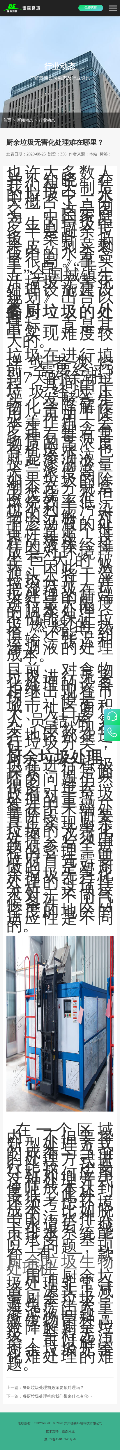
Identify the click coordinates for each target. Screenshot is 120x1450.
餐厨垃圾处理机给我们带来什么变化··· (57, 1396)
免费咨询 (90, 7)
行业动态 (47, 120)
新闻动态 (25, 120)
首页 (7, 120)
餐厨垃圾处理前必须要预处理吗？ (53, 1387)
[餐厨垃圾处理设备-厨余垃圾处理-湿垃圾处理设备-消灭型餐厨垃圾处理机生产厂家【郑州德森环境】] (21, 8)
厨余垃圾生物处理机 (60, 1265)
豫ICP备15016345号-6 (60, 1439)
